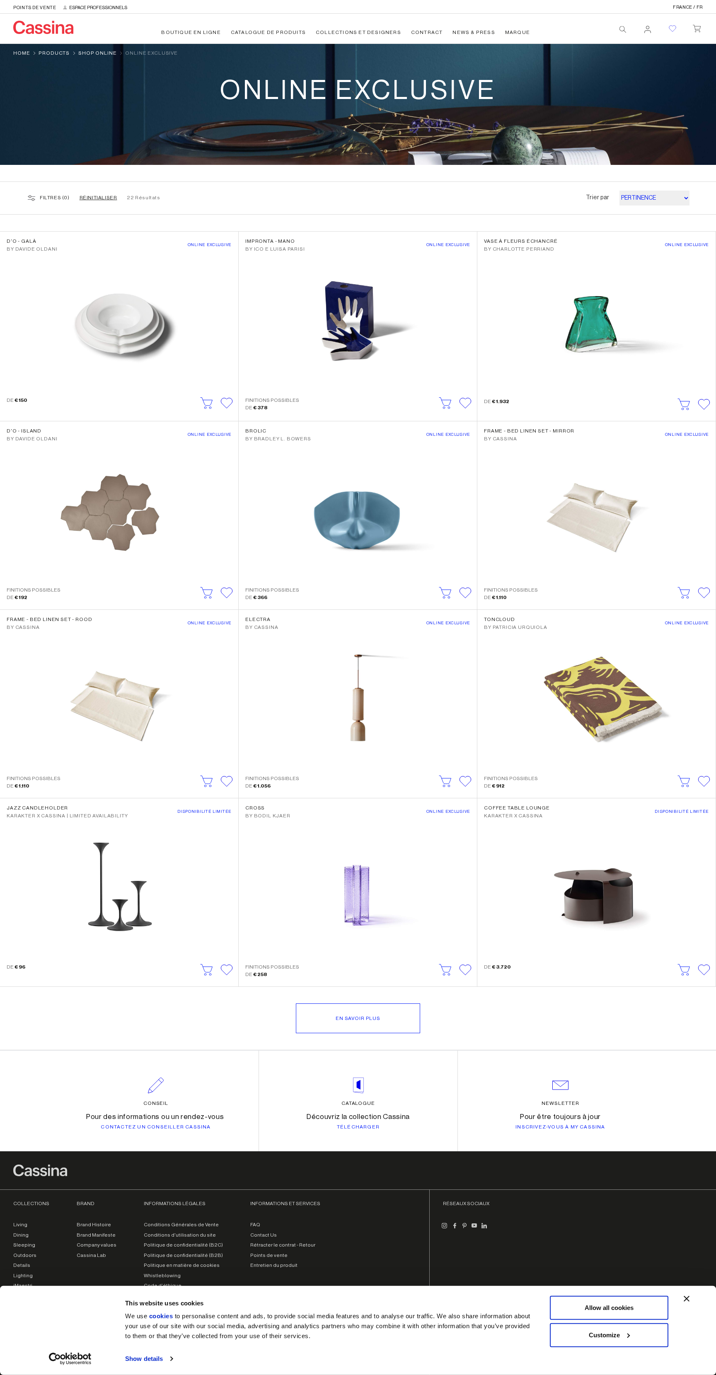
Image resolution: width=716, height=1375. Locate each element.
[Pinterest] (464, 1228)
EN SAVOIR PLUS (358, 1018)
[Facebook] (455, 1228)
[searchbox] (623, 29)
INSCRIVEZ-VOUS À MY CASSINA (560, 1126)
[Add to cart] (207, 403)
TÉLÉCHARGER (358, 1126)
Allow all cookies (609, 1307)
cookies (161, 1315)
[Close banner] (686, 1299)
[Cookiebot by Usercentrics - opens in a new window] (70, 1359)
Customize (604, 1334)
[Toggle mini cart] (697, 27)
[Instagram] (445, 1228)
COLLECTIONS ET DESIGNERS (358, 32)
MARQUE (517, 32)
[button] (227, 403)
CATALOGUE (358, 1103)
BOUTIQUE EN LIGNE (190, 32)
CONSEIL (156, 1103)
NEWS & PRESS (473, 32)
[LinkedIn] (484, 1228)
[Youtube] (474, 1228)
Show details (144, 1358)
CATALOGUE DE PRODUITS (268, 32)
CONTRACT (427, 32)
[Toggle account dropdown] (647, 27)
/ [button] (688, 7)
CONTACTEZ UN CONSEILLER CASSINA (155, 1126)
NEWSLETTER (560, 1103)
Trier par (598, 198)
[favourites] (672, 29)
